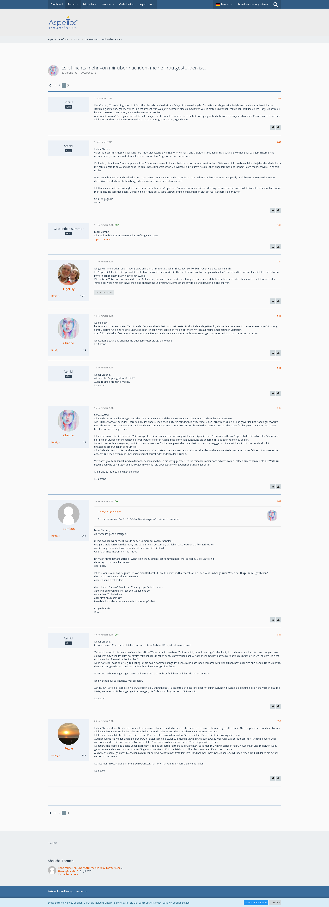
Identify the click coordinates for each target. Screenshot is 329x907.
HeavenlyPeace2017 (68, 871)
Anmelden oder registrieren (253, 4)
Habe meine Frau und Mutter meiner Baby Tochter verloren (91, 867)
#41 (279, 98)
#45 (279, 315)
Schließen (275, 902)
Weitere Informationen (256, 902)
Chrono (69, 72)
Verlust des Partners (68, 874)
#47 (279, 407)
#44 (279, 261)
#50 (279, 721)
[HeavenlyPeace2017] (52, 871)
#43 (279, 225)
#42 (279, 142)
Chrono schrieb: (109, 512)
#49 (279, 634)
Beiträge (55, 296)
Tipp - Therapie (102, 239)
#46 (279, 367)
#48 (279, 501)
